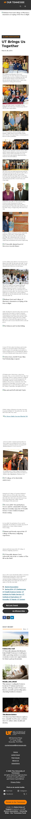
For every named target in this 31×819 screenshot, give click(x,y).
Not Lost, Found (12, 605)
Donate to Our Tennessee (15, 802)
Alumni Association (11, 37)
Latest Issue (15, 755)
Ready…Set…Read (10, 681)
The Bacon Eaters (10, 714)
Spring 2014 (9, 589)
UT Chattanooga (20, 589)
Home (15, 752)
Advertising (16, 763)
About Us (15, 760)
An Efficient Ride (18, 611)
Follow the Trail (9, 648)
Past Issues (15, 758)
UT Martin (13, 599)
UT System (21, 599)
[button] (20, 6)
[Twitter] (8, 617)
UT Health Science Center (12, 592)
